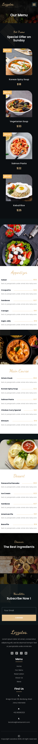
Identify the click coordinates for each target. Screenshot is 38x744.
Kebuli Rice (19, 205)
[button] (34, 4)
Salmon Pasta (19, 163)
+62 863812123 (19, 712)
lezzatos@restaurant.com (19, 722)
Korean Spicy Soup (19, 79)
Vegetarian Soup (19, 121)
